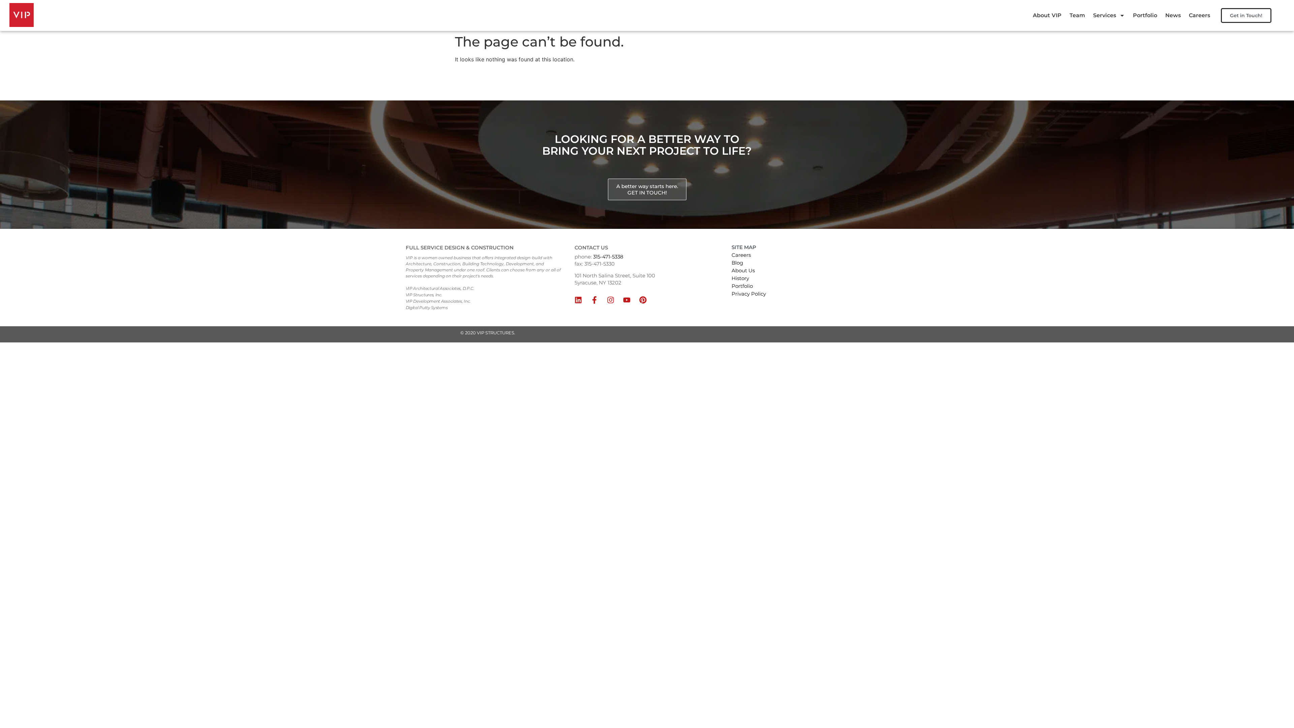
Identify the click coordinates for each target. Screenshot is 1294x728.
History (740, 278)
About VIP (1047, 15)
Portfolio (1145, 15)
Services (1104, 15)
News (1173, 15)
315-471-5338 (608, 256)
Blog (737, 263)
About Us (743, 270)
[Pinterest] (643, 300)
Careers (1199, 15)
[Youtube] (626, 300)
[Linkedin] (578, 300)
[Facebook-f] (594, 300)
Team (1077, 15)
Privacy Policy (749, 294)
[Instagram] (610, 300)
